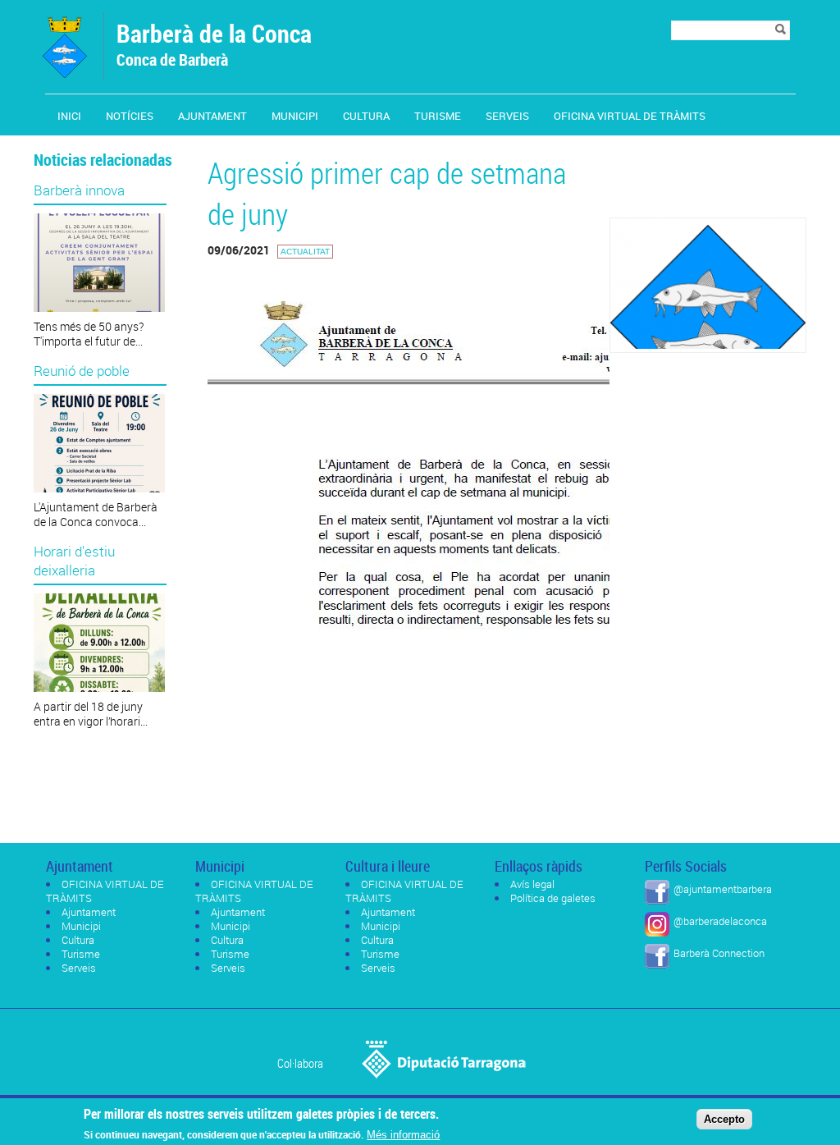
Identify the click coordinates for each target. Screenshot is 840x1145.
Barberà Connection (719, 953)
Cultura (366, 115)
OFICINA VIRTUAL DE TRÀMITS (104, 891)
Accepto (724, 1119)
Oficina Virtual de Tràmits (629, 115)
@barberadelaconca (720, 921)
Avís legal (532, 884)
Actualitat (305, 251)
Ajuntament (212, 115)
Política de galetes (553, 898)
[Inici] (64, 73)
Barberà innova (79, 190)
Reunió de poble (82, 370)
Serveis (507, 115)
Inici (69, 115)
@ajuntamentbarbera (722, 889)
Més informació (403, 1135)
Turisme (437, 115)
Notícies (129, 115)
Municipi (295, 115)
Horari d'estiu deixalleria (74, 560)
